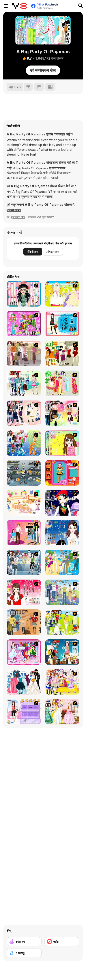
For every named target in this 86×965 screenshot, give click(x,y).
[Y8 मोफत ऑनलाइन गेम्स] (19, 6)
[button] (14, 210)
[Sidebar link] (5, 6)
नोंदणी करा (32, 252)
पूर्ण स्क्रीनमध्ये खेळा (43, 70)
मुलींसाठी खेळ (18, 217)
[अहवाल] (39, 87)
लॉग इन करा (52, 252)
